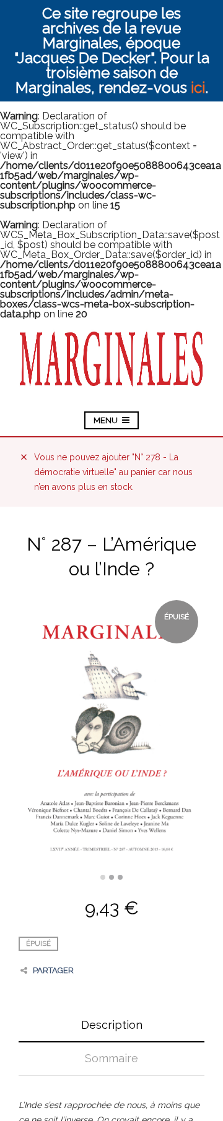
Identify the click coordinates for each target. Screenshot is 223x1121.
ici (198, 88)
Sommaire (111, 1058)
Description (111, 1024)
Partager (53, 970)
